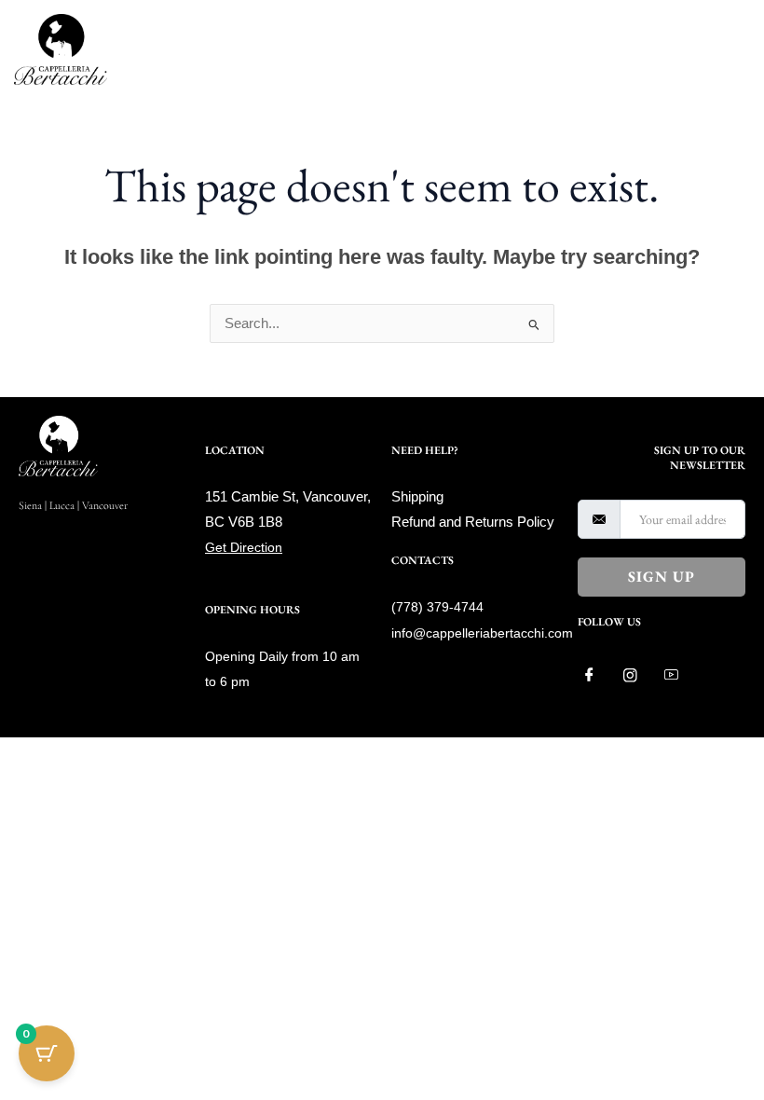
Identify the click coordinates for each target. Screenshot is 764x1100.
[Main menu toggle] (730, 49)
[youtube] (678, 675)
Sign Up (661, 576)
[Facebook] (596, 675)
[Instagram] (637, 675)
